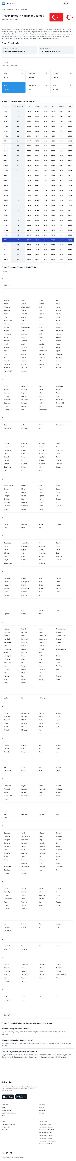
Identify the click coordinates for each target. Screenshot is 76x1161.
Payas (23, 786)
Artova (23, 354)
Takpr (6, 888)
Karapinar (24, 642)
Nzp (57, 752)
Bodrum (7, 403)
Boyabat (24, 403)
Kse (57, 673)
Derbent (41, 450)
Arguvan (24, 347)
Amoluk (24, 334)
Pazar (41, 786)
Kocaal (41, 662)
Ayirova (24, 367)
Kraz (57, 669)
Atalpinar (42, 357)
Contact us (42, 1110)
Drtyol (41, 467)
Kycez (58, 679)
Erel (40, 499)
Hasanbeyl (7, 585)
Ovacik (41, 770)
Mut (40, 730)
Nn (40, 748)
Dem (57, 447)
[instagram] (10, 1152)
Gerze (58, 546)
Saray (41, 836)
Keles (40, 652)
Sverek (6, 873)
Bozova (6, 406)
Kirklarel (41, 659)
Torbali (23, 899)
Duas (3, 1116)
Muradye (7, 730)
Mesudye (24, 723)
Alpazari (7, 324)
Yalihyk (58, 964)
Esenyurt (24, 506)
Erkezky (7, 502)
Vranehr (24, 949)
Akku (40, 310)
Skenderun (42, 853)
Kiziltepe (59, 659)
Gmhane (41, 556)
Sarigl (41, 840)
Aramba (41, 344)
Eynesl (41, 509)
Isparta (6, 614)
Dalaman (24, 443)
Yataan (41, 968)
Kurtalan (41, 679)
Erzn (57, 502)
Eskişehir (59, 506)
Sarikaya (7, 843)
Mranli (6, 727)
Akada (58, 304)
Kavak (58, 646)
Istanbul (24, 614)
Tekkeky (7, 892)
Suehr (58, 863)
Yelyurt (6, 974)
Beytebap (24, 400)
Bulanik (6, 410)
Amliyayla (7, 334)
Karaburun (42, 636)
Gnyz (6, 560)
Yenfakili (41, 974)
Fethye (41, 524)
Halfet (6, 582)
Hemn (6, 592)
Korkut (41, 666)
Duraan (58, 467)
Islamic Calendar (7, 1110)
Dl (22, 460)
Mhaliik (41, 723)
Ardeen (6, 347)
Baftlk (23, 386)
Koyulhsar (59, 666)
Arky (5, 351)
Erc (57, 496)
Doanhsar (24, 464)
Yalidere (41, 964)
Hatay (58, 585)
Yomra (58, 978)
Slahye (58, 853)
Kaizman (7, 632)
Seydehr (7, 853)
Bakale (6, 389)
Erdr (22, 499)
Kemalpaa (7, 656)
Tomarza (42, 895)
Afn (57, 300)
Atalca (23, 357)
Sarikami (59, 840)
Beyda (23, 396)
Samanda (59, 833)
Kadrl (40, 629)
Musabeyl (24, 730)
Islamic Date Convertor (9, 1113)
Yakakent (24, 964)
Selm (6, 850)
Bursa (23, 410)
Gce (40, 543)
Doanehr (7, 464)
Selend (58, 846)
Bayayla (58, 389)
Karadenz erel (61, 636)
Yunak (23, 981)
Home (3, 9)
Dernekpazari (43, 453)
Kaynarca (7, 649)
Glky (23, 553)
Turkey (17, 9)
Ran (5, 814)
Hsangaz (7, 595)
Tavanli (58, 888)
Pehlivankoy (60, 789)
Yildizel (24, 978)
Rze (5, 818)
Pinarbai (58, 792)
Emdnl (23, 492)
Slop (23, 856)
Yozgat (6, 981)
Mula (57, 727)
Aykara (41, 367)
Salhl (23, 833)
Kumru (23, 679)
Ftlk (40, 528)
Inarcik (41, 610)
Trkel (6, 905)
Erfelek (58, 499)
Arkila (58, 347)
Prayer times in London (46, 1127)
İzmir (40, 614)
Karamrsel (7, 642)
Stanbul (24, 863)
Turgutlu (41, 905)
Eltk (5, 492)
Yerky (6, 978)
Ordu (23, 767)
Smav (58, 856)
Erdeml (6, 499)
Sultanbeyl (25, 867)
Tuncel (23, 905)
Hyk (40, 595)
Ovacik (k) (59, 770)
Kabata (6, 629)
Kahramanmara (61, 629)
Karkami (58, 642)
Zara (23, 996)
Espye (23, 509)
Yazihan (24, 971)
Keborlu (24, 652)
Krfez (23, 673)
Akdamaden (25, 307)
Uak (5, 924)
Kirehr (41, 656)
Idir (5, 610)
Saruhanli (7, 846)
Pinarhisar (24, 796)
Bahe (40, 386)
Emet (40, 492)
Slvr (40, 856)
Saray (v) (59, 836)
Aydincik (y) (43, 364)
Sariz (57, 843)
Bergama (7, 396)
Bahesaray (59, 386)
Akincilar (7, 310)
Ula (40, 924)
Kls (22, 662)
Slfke (6, 856)
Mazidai (7, 720)
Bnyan (41, 400)
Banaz (41, 389)
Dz (22, 470)
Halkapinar (25, 582)
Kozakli (6, 669)
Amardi (41, 331)
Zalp (5, 996)
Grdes (23, 560)
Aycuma (7, 364)
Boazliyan (59, 400)
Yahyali (6, 964)
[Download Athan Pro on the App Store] (8, 1096)
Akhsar (58, 307)
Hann (40, 582)
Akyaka (41, 314)
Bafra (6, 386)
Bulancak (59, 406)
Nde (40, 745)
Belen (58, 393)
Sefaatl (23, 846)
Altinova (59, 324)
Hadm (23, 578)
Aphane (24, 341)
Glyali (23, 556)
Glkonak (7, 553)
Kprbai (23, 669)
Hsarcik (24, 595)
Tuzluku (24, 909)
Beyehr (41, 396)
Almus (58, 320)
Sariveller (42, 843)
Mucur (41, 727)
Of (5, 767)
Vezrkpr (58, 946)
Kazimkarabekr (61, 649)
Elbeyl (41, 489)
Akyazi (58, 314)
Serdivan (59, 850)
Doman (23, 467)
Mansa (41, 716)
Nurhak (6, 752)
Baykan (24, 393)
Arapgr (58, 344)
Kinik (23, 656)
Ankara (41, 337)
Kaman (41, 632)
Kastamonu (42, 646)
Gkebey (41, 550)
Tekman (24, 892)
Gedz (6, 546)
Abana (6, 300)
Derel (6, 453)
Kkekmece (7, 662)
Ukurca (23, 924)
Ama (23, 331)
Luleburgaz (42, 698)
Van (22, 946)
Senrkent (42, 850)
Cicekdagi (24, 428)
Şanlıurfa (7, 1015)
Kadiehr (24, 629)
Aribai (41, 347)
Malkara (7, 716)
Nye (40, 752)
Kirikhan (58, 656)
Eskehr (41, 506)
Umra (40, 927)
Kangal (6, 636)
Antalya (6, 341)
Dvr (5, 470)
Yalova (6, 968)
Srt (5, 863)
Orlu (40, 767)
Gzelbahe (42, 563)
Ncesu (23, 745)
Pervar (41, 792)
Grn (22, 563)
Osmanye (7, 770)
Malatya (41, 713)
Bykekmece (43, 410)
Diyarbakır (42, 457)
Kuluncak (59, 676)
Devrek (6, 457)
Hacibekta (7, 578)
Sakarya (7, 833)
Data (23, 447)
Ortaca (58, 767)
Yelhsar (58, 971)
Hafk (40, 578)
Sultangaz (42, 867)
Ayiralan (7, 367)
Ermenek (24, 502)
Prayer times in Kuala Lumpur (48, 1141)
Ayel (57, 364)
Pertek (23, 792)
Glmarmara (42, 553)
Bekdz (41, 393)
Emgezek (59, 492)
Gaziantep (25, 543)
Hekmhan (59, 588)
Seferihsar (42, 846)
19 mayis (7, 285)
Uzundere (7, 931)
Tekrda (41, 892)
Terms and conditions (8, 1124)
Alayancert (8, 320)
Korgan (23, 666)
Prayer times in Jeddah (46, 1135)
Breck (41, 406)
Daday (6, 443)
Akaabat (41, 304)
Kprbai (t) (42, 669)
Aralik (23, 344)
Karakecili (24, 639)
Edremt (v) (25, 486)
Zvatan (23, 1000)
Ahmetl (23, 304)
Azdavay (24, 371)
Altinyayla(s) (25, 327)
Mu (22, 727)
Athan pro (11, 3)
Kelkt (57, 652)
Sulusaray (59, 867)
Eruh (40, 502)
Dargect (58, 443)
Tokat (23, 895)
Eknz (23, 489)
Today (6, 62)
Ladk (6, 698)
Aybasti (58, 361)
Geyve (23, 550)
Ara (40, 341)
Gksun (58, 550)
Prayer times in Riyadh (45, 1138)
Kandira (58, 632)
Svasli (58, 870)
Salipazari (42, 833)
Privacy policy (6, 1127)
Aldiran (23, 320)
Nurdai (58, 748)
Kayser (23, 649)
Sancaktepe (25, 836)
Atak (5, 357)
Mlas (57, 723)
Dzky (40, 470)
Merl (40, 720)
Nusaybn (24, 752)
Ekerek (58, 486)
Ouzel (23, 770)
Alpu (23, 324)
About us (41, 1107)
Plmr (40, 796)
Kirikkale (7, 659)
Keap (6, 652)
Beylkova (7, 400)
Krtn (40, 673)
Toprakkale (8, 899)
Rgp (57, 814)
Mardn (58, 716)
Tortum (41, 899)
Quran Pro (5, 1130)
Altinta (6, 327)
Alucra (6, 331)
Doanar (58, 460)
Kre (5, 673)
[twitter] (7, 1152)
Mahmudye (25, 713)
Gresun (58, 560)
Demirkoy (7, 450)
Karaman (59, 639)
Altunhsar (59, 327)
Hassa (41, 585)
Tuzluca (7, 909)
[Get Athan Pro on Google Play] (21, 1096)
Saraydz (7, 840)
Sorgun (41, 860)
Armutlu (24, 351)
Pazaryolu (42, 789)
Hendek (24, 592)
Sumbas (7, 870)
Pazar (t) (59, 786)
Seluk (23, 850)
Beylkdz (58, 396)
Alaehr (41, 317)
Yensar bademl (61, 974)
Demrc (23, 450)
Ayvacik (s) (8, 371)
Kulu (40, 676)
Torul (57, 899)
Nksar (23, 748)
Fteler (23, 528)
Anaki (40, 334)
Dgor (23, 457)
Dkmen (6, 460)
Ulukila (23, 927)
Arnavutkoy (43, 351)
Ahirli (6, 304)
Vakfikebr (7, 946)
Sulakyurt (7, 867)
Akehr (41, 307)
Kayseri (41, 649)
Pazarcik (7, 789)
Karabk (23, 636)
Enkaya (24, 496)
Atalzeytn (59, 357)
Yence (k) (24, 974)
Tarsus (41, 888)
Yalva (23, 968)
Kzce (6, 683)
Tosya (6, 902)
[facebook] (3, 1152)
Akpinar (58, 310)
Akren (6, 314)
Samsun (7, 836)
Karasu (41, 642)
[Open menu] (72, 3)
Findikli (58, 524)
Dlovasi (41, 460)
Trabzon (24, 902)
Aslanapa (59, 354)
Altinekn (41, 324)
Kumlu (6, 679)
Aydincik (24, 364)
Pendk (6, 792)
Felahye (24, 524)
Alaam (23, 317)
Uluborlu (59, 924)
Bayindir (7, 393)
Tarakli (23, 888)
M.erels (6, 713)
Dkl (57, 457)
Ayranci (58, 367)
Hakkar (58, 578)
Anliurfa (58, 337)
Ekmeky (7, 489)
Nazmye (7, 745)
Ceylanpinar (60, 425)
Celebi (23, 425)
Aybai (40, 361)
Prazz (58, 796)
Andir (6, 337)
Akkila (23, 310)
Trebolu (58, 902)
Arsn (5, 354)
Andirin (23, 337)
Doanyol (59, 464)
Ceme (41, 425)
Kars (5, 646)
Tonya (58, 895)
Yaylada (7, 971)
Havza (6, 588)
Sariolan (24, 843)
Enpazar (41, 496)
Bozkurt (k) (60, 403)
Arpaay (58, 351)
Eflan (40, 486)
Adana (41, 300)
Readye (24, 814)
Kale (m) (24, 632)
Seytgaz (24, 853)
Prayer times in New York (46, 1130)
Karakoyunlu (43, 639)
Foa (5, 528)
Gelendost (25, 546)
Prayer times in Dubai (45, 1132)
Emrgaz (7, 496)
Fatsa (6, 524)
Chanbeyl (7, 428)
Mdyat (23, 720)
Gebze (58, 543)
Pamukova (7, 786)
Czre (40, 428)
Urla (57, 927)
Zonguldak (8, 1000)
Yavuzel (58, 968)
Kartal (23, 646)
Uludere (7, 927)
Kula (22, 676)
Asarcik (41, 354)
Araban (58, 341)
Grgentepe (8, 563)
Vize (5, 949)
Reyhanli (41, 814)
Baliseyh (24, 389)
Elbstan (58, 489)
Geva (6, 550)
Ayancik (24, 361)
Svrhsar (24, 873)
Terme (6, 895)
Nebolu (58, 745)
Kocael (58, 662)
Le (22, 698)
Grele (40, 560)
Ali (39, 320)
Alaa (5, 317)
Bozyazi (24, 406)
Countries (10, 9)
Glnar (58, 553)
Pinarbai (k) (8, 796)
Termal (58, 892)
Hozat (58, 592)
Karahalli (7, 639)
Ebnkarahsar (8, 486)
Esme (6, 509)
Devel (58, 453)
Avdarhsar (7, 361)
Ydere (41, 971)
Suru (23, 870)
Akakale (7, 307)
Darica (6, 447)
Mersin (58, 720)
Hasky (23, 585)
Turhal (58, 905)
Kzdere (23, 683)
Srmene (58, 860)
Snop (6, 860)
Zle (40, 996)
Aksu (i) (24, 314)
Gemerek (42, 546)
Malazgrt (59, 713)
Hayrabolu (25, 588)
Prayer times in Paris (45, 1124)
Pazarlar (24, 789)
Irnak (57, 610)
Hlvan (41, 592)
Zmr (57, 996)
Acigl (23, 300)
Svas (40, 870)
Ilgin (22, 610)
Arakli (6, 344)
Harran (58, 582)
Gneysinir (59, 556)
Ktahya (6, 676)
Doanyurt (7, 467)
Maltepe (24, 716)
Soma (23, 860)
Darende (41, 443)
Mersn (6, 723)
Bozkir (41, 403)
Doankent (42, 464)
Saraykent (24, 840)
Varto (40, 946)
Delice (41, 447)
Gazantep (7, 543)
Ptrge (6, 799)
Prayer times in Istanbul (46, 1144)
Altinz (41, 327)
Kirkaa (23, 659)
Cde (5, 425)
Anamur (58, 334)
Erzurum (7, 506)
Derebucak (59, 450)
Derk (23, 453)
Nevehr (6, 748)
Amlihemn (59, 331)
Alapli (58, 317)
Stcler (41, 863)
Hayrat (41, 588)
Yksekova (42, 978)
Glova (6, 556)
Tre (40, 902)
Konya (6, 666)
